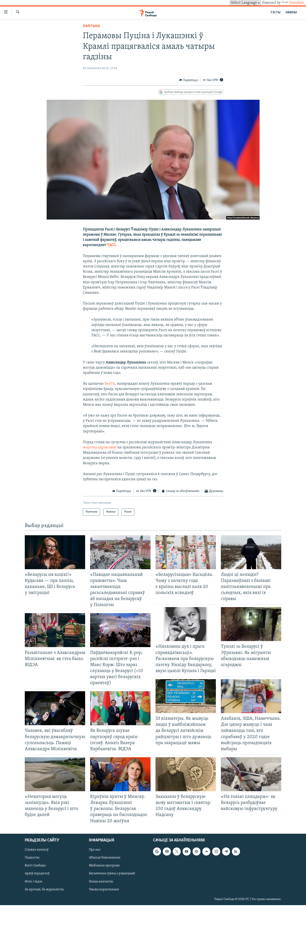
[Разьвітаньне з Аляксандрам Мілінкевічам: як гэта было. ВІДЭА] (55, 630)
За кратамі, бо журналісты (44, 889)
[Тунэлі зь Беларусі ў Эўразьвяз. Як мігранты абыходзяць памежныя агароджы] (251, 624)
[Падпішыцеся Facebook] (167, 851)
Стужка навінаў (37, 849)
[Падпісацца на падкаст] (196, 851)
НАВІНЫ (291, 12)
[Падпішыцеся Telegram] (226, 851)
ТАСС (111, 245)
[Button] (188, 80)
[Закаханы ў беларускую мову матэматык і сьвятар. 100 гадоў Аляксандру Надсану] (185, 774)
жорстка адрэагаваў (100, 447)
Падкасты (32, 857)
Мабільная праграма (104, 865)
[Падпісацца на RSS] (236, 851)
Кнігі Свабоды (35, 865)
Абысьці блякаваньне (105, 857)
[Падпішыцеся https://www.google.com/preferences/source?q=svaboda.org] (157, 851)
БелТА (109, 384)
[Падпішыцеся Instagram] (216, 851)
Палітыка (91, 26)
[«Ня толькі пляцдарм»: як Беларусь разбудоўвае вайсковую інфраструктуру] (251, 774)
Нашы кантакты (101, 881)
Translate (296, 3)
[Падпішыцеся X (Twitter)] (177, 851)
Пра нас (95, 849)
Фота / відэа (33, 881)
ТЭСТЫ (275, 12)
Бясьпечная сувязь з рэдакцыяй (112, 873)
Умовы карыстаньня (104, 889)
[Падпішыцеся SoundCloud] (206, 851)
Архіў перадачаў (37, 873)
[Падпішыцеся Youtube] (186, 851)
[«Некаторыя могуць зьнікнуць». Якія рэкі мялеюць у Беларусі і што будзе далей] (55, 774)
